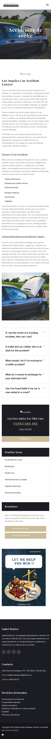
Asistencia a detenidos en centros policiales (18, 708)
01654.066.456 (26, 424)
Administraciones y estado (16, 480)
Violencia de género (9, 705)
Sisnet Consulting (11, 730)
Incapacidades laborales (11, 702)
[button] (25, 335)
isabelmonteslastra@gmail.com (19, 675)
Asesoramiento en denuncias (13, 699)
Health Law (9, 473)
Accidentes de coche (13, 460)
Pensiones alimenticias (11, 715)
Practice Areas (20, 42)
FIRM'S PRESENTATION (20, 535)
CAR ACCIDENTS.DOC (20, 529)
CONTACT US (25, 439)
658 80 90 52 (14, 679)
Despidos (5, 712)
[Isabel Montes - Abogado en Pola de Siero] (11, 4)
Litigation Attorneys (13, 486)
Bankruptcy (9, 466)
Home (8, 42)
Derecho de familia (13, 493)
